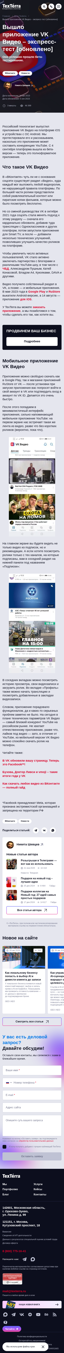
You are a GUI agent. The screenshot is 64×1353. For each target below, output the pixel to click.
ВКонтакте (10, 821)
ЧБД (5, 268)
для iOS (26, 299)
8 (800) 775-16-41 (14, 1251)
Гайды (52, 886)
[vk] (22, 1314)
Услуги (38, 1184)
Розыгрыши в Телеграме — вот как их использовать (39, 862)
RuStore (54, 291)
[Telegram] (36, 830)
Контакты (40, 1194)
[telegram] (25, 1259)
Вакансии (6, 1232)
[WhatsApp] (53, 830)
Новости (25, 821)
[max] (33, 1259)
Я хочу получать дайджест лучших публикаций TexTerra (35, 1146)
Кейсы (38, 1189)
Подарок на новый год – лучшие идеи (37, 880)
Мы (4, 1184)
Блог (5, 1194)
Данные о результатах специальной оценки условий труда (29, 1239)
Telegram (34, 873)
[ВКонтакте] (44, 830)
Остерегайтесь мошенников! (32, 1340)
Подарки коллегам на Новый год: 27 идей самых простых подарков (38, 895)
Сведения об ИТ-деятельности (17, 1235)
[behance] (46, 1314)
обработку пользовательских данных (36, 1141)
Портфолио (10, 1189)
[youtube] (38, 1314)
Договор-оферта (10, 1243)
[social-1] (55, 1314)
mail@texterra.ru (14, 1291)
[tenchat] (5, 1323)
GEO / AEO (10, 1001)
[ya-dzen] (30, 1314)
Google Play (36, 291)
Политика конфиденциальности (32, 1336)
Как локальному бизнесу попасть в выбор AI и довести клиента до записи (23, 976)
